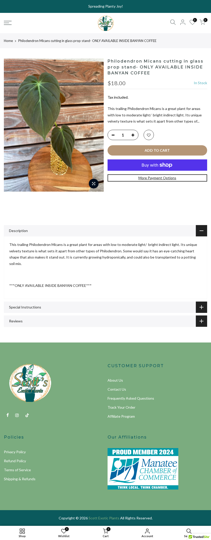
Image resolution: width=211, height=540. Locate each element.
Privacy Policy (15, 452)
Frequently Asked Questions (131, 398)
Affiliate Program (121, 416)
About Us (115, 380)
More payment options (157, 178)
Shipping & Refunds (20, 479)
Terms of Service (17, 470)
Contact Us (117, 389)
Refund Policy (15, 461)
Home (8, 41)
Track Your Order (121, 407)
